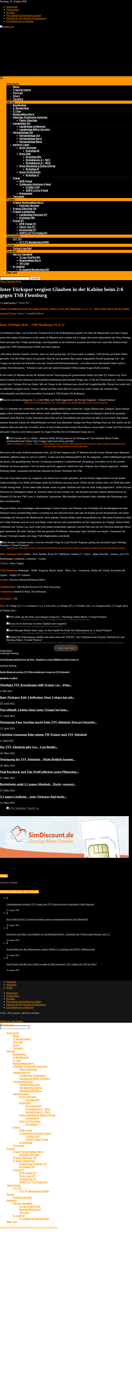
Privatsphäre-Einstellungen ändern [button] (23, 15)
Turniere (18, 99)
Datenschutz (12, 9)
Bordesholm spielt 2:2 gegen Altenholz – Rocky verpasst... (38, 784)
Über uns (11, 272)
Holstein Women (29, 205)
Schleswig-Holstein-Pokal (35, 184)
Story (16, 96)
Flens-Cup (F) (27, 227)
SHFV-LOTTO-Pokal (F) (33, 233)
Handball (11, 251)
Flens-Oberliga (28, 120)
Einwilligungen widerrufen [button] (20, 21)
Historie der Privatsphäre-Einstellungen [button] (26, 18)
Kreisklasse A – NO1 (38, 160)
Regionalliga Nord (23, 114)
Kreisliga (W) (27, 217)
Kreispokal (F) (27, 230)
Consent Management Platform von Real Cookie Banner (28, 1227)
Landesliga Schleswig (32, 126)
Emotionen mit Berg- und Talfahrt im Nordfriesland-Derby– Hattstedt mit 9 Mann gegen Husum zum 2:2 (58, 934)
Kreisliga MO (33, 156)
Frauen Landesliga (24, 211)
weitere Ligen (21, 144)
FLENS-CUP (33, 187)
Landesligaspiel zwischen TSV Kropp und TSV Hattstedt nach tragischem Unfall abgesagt (50, 904)
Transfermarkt (22, 90)
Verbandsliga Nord (30, 138)
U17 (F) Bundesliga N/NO (34, 242)
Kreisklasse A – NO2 (38, 163)
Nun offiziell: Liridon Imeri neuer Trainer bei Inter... (34, 710)
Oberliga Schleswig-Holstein (30, 117)
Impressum (12, 6)
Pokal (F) (18, 220)
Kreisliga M (32, 150)
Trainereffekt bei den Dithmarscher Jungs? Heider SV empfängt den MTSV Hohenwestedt (50, 949)
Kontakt (10, 12)
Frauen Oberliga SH (24, 208)
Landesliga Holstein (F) (33, 214)
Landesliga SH (21, 123)
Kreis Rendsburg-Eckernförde (37, 166)
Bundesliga (19, 105)
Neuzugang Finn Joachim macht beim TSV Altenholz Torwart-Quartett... (48, 722)
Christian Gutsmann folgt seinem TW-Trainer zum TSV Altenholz (43, 734)
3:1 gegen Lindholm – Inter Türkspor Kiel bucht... (33, 796)
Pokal (16, 178)
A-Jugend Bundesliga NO (34, 269)
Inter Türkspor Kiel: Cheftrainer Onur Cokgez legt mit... (37, 697)
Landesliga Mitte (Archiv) (34, 129)
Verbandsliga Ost (29, 135)
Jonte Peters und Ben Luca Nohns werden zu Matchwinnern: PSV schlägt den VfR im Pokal (51, 964)
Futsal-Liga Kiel (22, 248)
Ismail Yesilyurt (9, 303)
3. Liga (17, 111)
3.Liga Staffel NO (29, 257)
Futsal (10, 245)
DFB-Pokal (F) (27, 223)
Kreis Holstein (27, 147)
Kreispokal (25, 193)
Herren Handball (22, 254)
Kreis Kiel (25, 153)
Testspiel (18, 196)
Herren (10, 102)
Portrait (18, 93)
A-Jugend (18, 266)
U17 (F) (17, 239)
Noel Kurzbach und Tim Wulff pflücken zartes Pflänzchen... (39, 772)
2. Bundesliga (21, 108)
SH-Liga (24, 263)
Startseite (12, 83)
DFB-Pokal (25, 181)
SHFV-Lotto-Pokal (37, 190)
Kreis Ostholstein (30, 172)
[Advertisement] (66, 52)
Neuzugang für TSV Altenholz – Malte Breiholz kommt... (37, 759)
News (16, 86)
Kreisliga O (32, 175)
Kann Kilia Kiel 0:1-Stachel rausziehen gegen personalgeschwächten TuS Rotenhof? (47, 919)
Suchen (35, 278)
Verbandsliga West (30, 141)
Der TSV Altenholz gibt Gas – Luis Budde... (29, 747)
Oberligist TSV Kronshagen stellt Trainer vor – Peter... (36, 685)
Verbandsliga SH (23, 132)
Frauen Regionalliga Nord (28, 202)
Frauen (10, 199)
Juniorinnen (13, 236)
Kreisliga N (32, 169)
